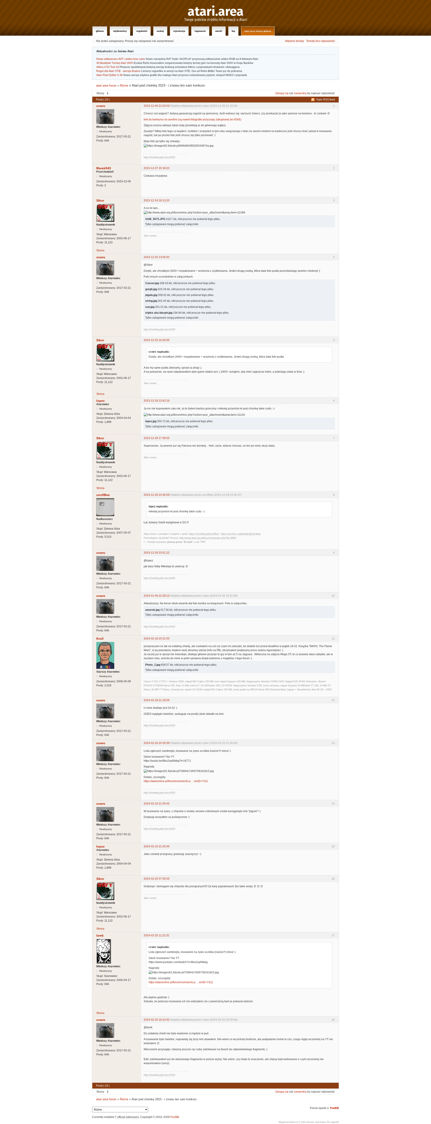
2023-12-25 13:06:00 (156, 257)
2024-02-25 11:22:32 (156, 935)
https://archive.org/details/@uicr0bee (241, 534)
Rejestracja (179, 31)
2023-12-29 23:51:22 (156, 552)
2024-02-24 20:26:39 (156, 743)
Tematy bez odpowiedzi (320, 41)
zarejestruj (300, 93)
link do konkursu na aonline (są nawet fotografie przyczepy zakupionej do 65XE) (192, 119)
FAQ (233, 31)
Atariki (218, 31)
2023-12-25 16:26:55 (156, 340)
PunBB (334, 1108)
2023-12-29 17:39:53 (156, 438)
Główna (100, 31)
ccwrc (100, 106)
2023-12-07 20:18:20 (156, 168)
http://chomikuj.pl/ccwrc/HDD (159, 157)
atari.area (216, 12)
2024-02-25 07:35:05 (156, 878)
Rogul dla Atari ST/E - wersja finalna (118, 71)
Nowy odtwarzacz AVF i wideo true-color (120, 59)
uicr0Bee (103, 495)
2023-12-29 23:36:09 (156, 494)
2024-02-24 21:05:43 (156, 803)
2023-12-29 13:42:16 (156, 400)
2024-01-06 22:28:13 (156, 595)
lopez (100, 400)
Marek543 (103, 168)
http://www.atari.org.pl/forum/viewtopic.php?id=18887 (208, 538)
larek (100, 935)
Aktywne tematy (294, 41)
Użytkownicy (120, 31)
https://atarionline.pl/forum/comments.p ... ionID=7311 (176, 781)
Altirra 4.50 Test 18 (107, 67)
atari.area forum (106, 85)
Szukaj (160, 31)
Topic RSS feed (325, 99)
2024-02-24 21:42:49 (156, 846)
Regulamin (141, 31)
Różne (124, 85)
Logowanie (200, 31)
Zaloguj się (282, 93)
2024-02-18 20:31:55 (156, 638)
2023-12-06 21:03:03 (156, 105)
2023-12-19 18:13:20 (156, 200)
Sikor (100, 200)
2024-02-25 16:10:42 (156, 1019)
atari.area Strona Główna (257, 31)
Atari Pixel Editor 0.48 (109, 75)
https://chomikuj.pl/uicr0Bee (204, 534)
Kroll (99, 638)
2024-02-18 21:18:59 (156, 700)
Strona (100, 250)
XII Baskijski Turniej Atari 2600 (114, 63)
